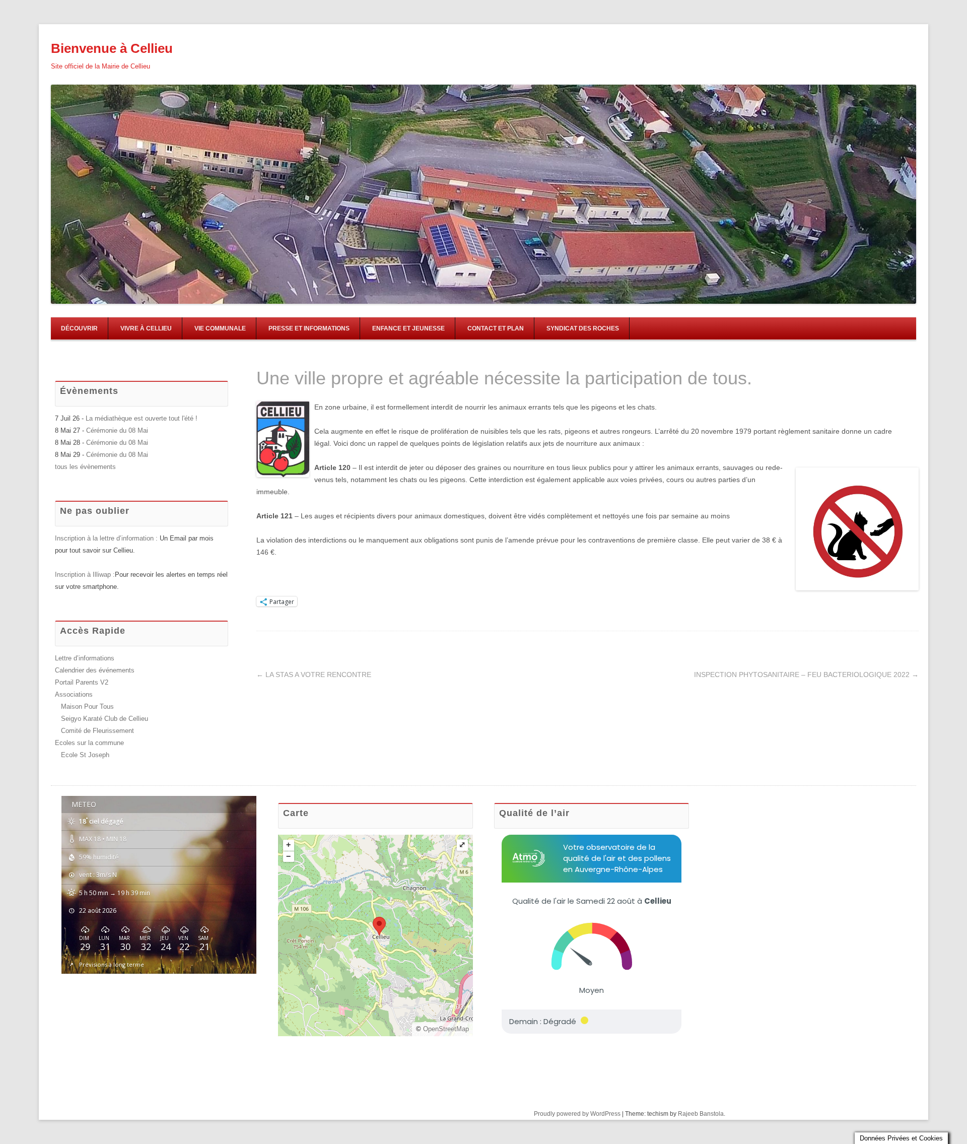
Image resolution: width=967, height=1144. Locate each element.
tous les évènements (85, 466)
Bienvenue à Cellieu (112, 48)
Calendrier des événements (94, 670)
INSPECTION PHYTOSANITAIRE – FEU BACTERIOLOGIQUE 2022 (806, 674)
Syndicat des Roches (582, 328)
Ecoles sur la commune (89, 743)
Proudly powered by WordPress (577, 1113)
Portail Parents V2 (81, 682)
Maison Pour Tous (87, 706)
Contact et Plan (495, 328)
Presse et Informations (309, 328)
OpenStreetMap (446, 1029)
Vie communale (220, 328)
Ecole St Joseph (85, 755)
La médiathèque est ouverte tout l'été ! (141, 418)
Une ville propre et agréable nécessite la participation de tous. (504, 378)
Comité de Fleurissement (97, 730)
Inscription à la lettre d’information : (107, 538)
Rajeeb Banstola (701, 1113)
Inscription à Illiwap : (85, 574)
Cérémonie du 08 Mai (117, 430)
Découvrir (79, 328)
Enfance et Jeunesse (408, 328)
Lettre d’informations (84, 658)
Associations (74, 694)
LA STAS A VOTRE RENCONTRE (313, 674)
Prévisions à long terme (111, 964)
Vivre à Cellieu (146, 328)
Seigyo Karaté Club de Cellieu (104, 718)
